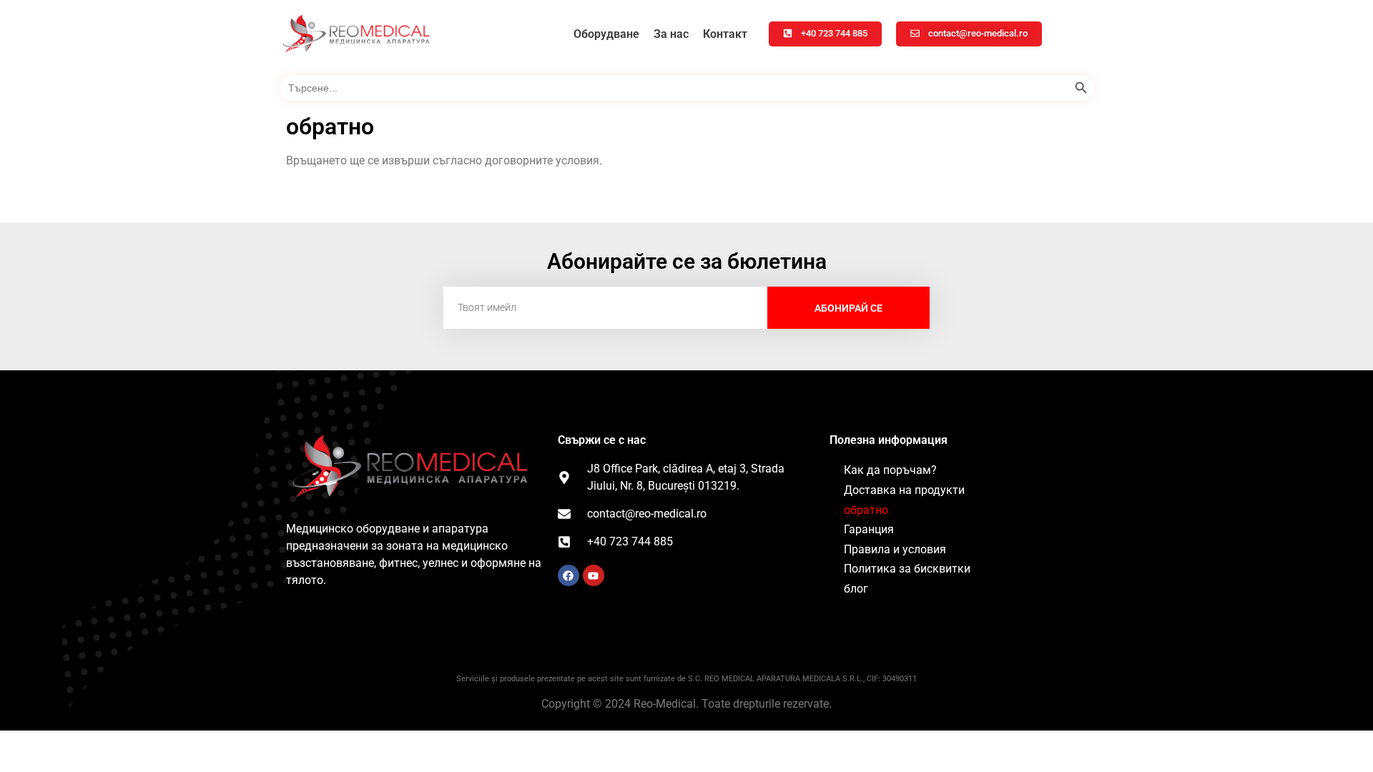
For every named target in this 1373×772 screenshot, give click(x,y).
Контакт (725, 34)
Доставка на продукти (904, 490)
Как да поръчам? (890, 470)
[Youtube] (593, 575)
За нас (671, 34)
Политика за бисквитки (907, 568)
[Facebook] (568, 575)
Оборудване (606, 34)
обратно (866, 510)
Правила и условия (895, 549)
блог (856, 588)
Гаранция (869, 529)
